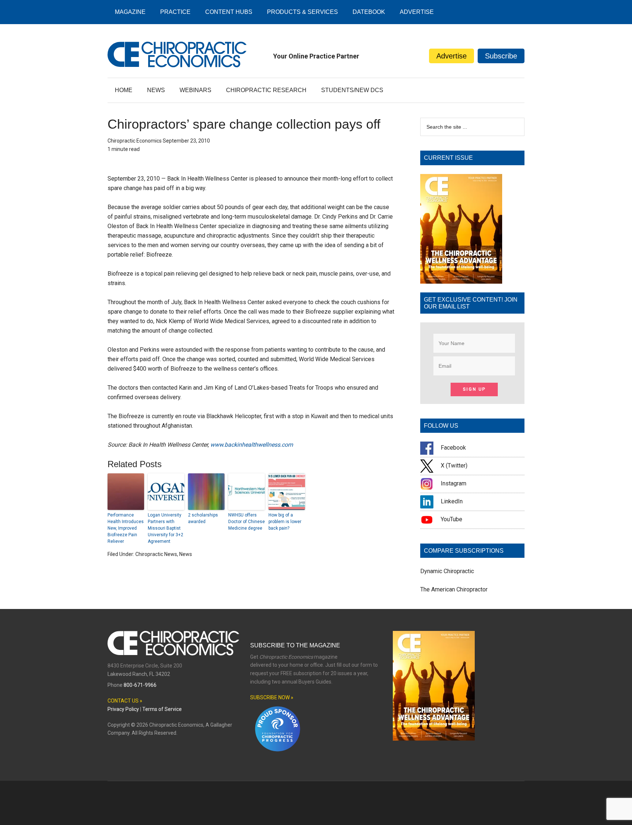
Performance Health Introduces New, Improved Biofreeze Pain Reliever (126, 528)
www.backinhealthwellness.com (251, 444)
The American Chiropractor (454, 589)
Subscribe (501, 56)
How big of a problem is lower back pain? (284, 521)
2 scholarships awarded (203, 518)
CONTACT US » (125, 701)
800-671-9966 (140, 685)
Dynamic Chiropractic (447, 571)
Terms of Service (162, 709)
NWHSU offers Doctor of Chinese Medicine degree (246, 521)
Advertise (451, 56)
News (185, 554)
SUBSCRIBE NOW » (271, 697)
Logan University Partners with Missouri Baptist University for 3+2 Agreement (165, 528)
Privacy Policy (123, 709)
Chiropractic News (156, 554)
